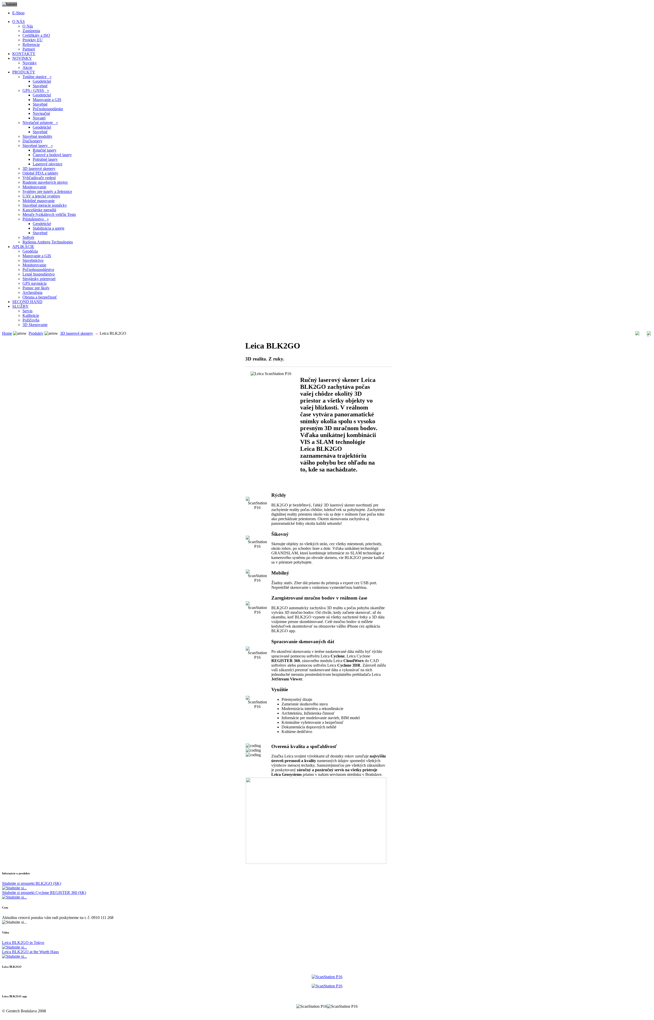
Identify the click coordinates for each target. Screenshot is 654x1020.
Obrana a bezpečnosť (39, 297)
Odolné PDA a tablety (40, 173)
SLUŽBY (20, 306)
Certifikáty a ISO (36, 35)
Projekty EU (32, 40)
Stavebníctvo (32, 260)
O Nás (27, 26)
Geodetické (42, 81)
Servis (27, 311)
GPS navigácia (34, 283)
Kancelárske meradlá (39, 210)
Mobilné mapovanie (38, 200)
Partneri (28, 49)
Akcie (27, 67)
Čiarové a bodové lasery (52, 155)
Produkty (36, 333)
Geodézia (30, 251)
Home (7, 333)
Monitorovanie (34, 187)
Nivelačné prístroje (40, 122)
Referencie (31, 44)
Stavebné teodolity (37, 136)
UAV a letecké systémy (41, 196)
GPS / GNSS (35, 90)
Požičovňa (30, 320)
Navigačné (41, 113)
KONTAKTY (24, 54)
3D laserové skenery (38, 168)
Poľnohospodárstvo (38, 269)
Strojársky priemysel (38, 279)
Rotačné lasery (44, 150)
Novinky (29, 63)
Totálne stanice (37, 76)
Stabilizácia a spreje (48, 228)
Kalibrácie (30, 315)
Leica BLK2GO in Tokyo (23, 942)
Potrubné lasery (45, 159)
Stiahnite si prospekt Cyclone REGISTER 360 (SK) (44, 892)
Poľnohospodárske (48, 109)
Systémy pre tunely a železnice (47, 191)
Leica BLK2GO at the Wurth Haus (30, 952)
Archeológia (32, 292)
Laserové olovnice (47, 164)
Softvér (28, 237)
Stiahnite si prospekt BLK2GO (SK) (31, 883)
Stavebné (40, 86)
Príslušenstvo (35, 219)
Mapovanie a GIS (47, 99)
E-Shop (18, 13)
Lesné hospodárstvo (38, 274)
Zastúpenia (31, 31)
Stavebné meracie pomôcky (44, 205)
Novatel (39, 118)
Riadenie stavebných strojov (45, 182)
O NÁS (18, 21)
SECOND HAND (27, 302)
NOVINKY (22, 58)
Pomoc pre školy (36, 288)
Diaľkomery (32, 141)
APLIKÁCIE (23, 246)
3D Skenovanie (35, 324)
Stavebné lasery (37, 145)
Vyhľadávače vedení (39, 178)
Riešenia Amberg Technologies (47, 242)
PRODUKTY (23, 72)
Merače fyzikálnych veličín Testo (49, 214)
